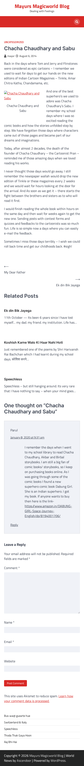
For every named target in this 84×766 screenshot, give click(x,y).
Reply (14, 524)
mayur (11, 56)
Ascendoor (24, 760)
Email (9, 641)
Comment (12, 567)
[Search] (77, 22)
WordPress (58, 760)
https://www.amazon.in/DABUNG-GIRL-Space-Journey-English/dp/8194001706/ (48, 511)
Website (9, 661)
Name (9, 622)
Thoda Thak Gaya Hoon (18, 735)
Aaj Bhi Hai (10, 742)
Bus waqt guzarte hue (17, 716)
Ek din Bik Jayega (17, 311)
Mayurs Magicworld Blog (42, 6)
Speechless (13, 379)
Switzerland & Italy (15, 722)
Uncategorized (14, 42)
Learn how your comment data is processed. (38, 698)
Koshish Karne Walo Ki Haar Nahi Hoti (33, 342)
